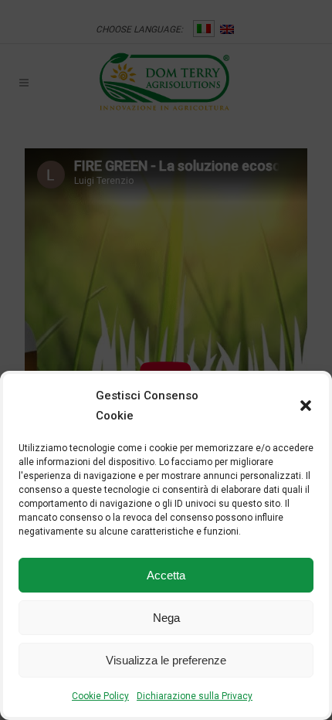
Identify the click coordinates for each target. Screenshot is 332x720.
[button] (305, 405)
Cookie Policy (100, 696)
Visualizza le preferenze (166, 660)
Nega (166, 617)
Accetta (166, 575)
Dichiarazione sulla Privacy (194, 696)
